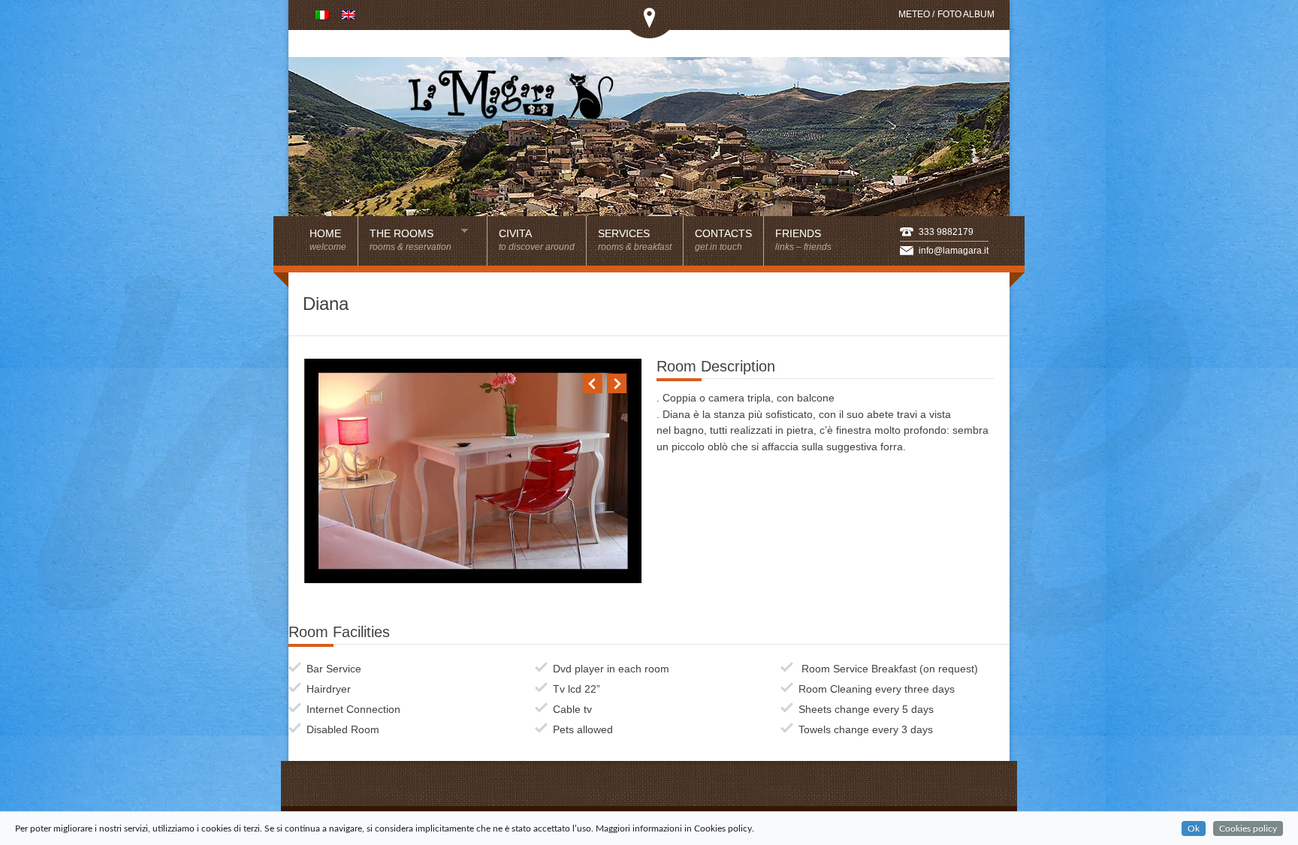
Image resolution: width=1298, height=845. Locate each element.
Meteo (914, 14)
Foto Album (966, 14)
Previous (592, 383)
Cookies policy (1248, 828)
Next (616, 383)
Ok (1194, 828)
